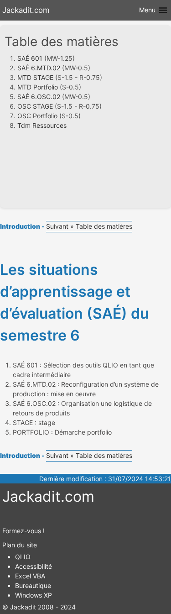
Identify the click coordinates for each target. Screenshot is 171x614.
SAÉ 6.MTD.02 (38, 68)
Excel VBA (30, 576)
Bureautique (33, 585)
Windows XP (33, 595)
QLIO (23, 557)
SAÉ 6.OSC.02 (38, 96)
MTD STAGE (35, 77)
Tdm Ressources (42, 125)
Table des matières (103, 226)
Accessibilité (33, 566)
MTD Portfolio (37, 87)
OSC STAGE (35, 106)
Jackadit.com (26, 10)
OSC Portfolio (37, 116)
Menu (148, 10)
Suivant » (60, 226)
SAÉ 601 (29, 58)
